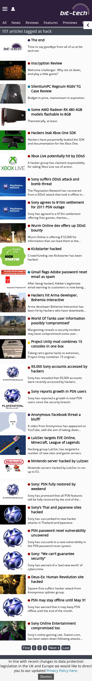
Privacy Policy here (62, 670)
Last (66, 648)
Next (53, 648)
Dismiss (46, 677)
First (26, 648)
